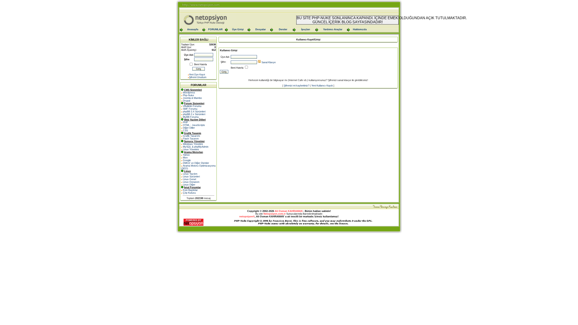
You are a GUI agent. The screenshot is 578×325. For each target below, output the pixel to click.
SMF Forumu (190, 108)
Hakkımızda (360, 29)
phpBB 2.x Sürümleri (194, 114)
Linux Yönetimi (191, 149)
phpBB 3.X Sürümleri (194, 111)
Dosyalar (260, 29)
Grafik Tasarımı (191, 136)
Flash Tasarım (191, 138)
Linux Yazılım (190, 173)
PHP (185, 122)
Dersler (283, 29)
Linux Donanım (191, 182)
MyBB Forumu (191, 117)
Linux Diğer (189, 184)
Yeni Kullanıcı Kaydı (322, 85)
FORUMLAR (215, 29)
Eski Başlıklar (190, 190)
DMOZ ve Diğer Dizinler (196, 163)
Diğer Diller (189, 127)
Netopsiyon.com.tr (274, 213)
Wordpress (189, 92)
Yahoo (186, 154)
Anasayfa (192, 29)
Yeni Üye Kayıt (197, 74)
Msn (185, 157)
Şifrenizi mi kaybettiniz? (296, 85)
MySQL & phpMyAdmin (195, 146)
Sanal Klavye (268, 62)
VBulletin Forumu (192, 106)
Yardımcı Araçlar (332, 29)
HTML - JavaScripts (194, 125)
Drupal (186, 100)
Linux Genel (189, 179)
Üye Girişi (238, 29)
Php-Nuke (188, 95)
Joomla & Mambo (192, 98)
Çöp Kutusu (189, 192)
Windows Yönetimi (193, 144)
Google (187, 160)
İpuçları (305, 29)
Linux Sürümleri (191, 176)
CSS (185, 130)
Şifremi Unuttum (197, 77)
